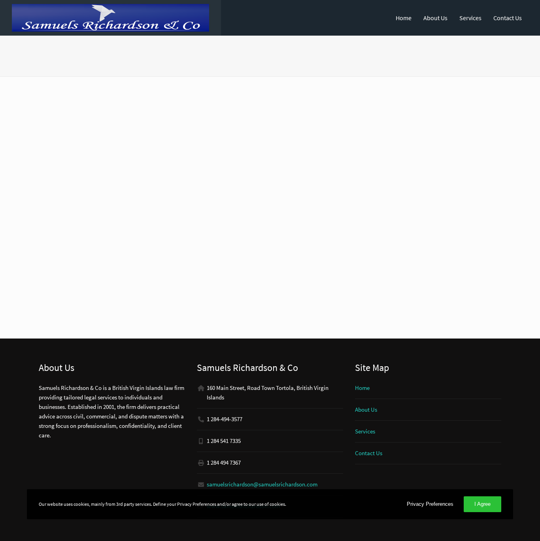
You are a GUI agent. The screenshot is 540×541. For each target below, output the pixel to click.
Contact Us (507, 18)
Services (470, 18)
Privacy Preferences (430, 504)
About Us (435, 18)
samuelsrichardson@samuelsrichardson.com (262, 484)
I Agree (482, 504)
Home (404, 18)
